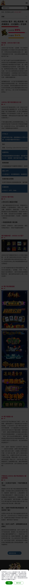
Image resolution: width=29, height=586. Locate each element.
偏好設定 (18, 583)
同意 (9, 583)
